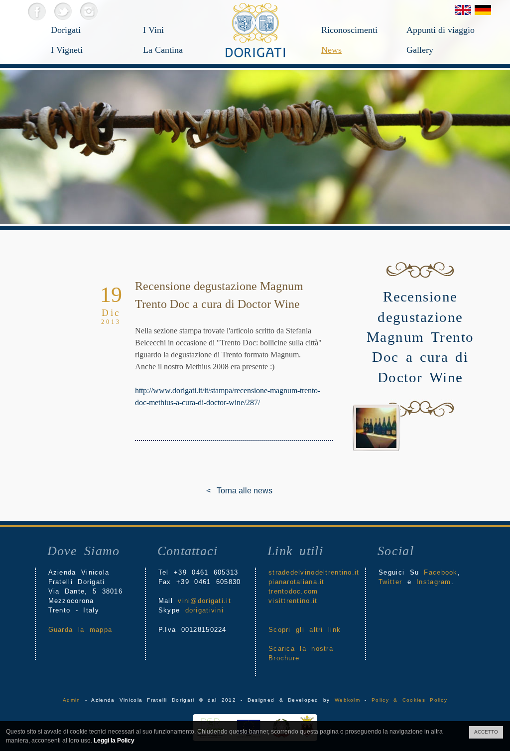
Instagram (88, 11)
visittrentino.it (292, 600)
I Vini (153, 30)
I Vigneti (67, 50)
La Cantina (163, 50)
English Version (463, 10)
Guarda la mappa (80, 629)
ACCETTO (486, 732)
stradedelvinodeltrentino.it (314, 572)
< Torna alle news (213, 490)
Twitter (62, 11)
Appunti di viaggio (439, 30)
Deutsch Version (483, 10)
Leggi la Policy (114, 740)
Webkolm (347, 700)
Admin (71, 700)
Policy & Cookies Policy (409, 700)
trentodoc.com (293, 591)
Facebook (36, 11)
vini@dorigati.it (204, 600)
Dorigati (66, 30)
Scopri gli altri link (304, 629)
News (331, 50)
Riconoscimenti (349, 30)
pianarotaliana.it (296, 582)
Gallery (419, 50)
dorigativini (204, 610)
